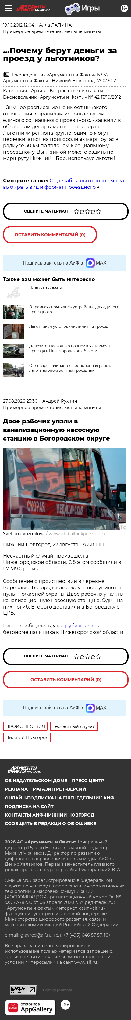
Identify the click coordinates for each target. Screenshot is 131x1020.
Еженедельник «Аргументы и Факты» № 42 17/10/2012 (62, 97)
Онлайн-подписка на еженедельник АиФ (59, 798)
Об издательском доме (36, 780)
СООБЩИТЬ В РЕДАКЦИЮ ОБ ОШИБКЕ (50, 823)
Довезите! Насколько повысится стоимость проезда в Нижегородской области (70, 348)
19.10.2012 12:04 (18, 25)
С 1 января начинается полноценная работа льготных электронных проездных (70, 368)
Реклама (16, 789)
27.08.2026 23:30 (20, 401)
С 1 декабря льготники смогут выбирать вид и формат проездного (64, 184)
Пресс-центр (88, 780)
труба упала (78, 626)
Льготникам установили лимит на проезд (68, 326)
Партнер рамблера (57, 990)
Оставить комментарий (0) (50, 234)
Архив (38, 90)
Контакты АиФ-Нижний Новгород (49, 815)
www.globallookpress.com (77, 533)
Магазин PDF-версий (59, 789)
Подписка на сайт (29, 806)
